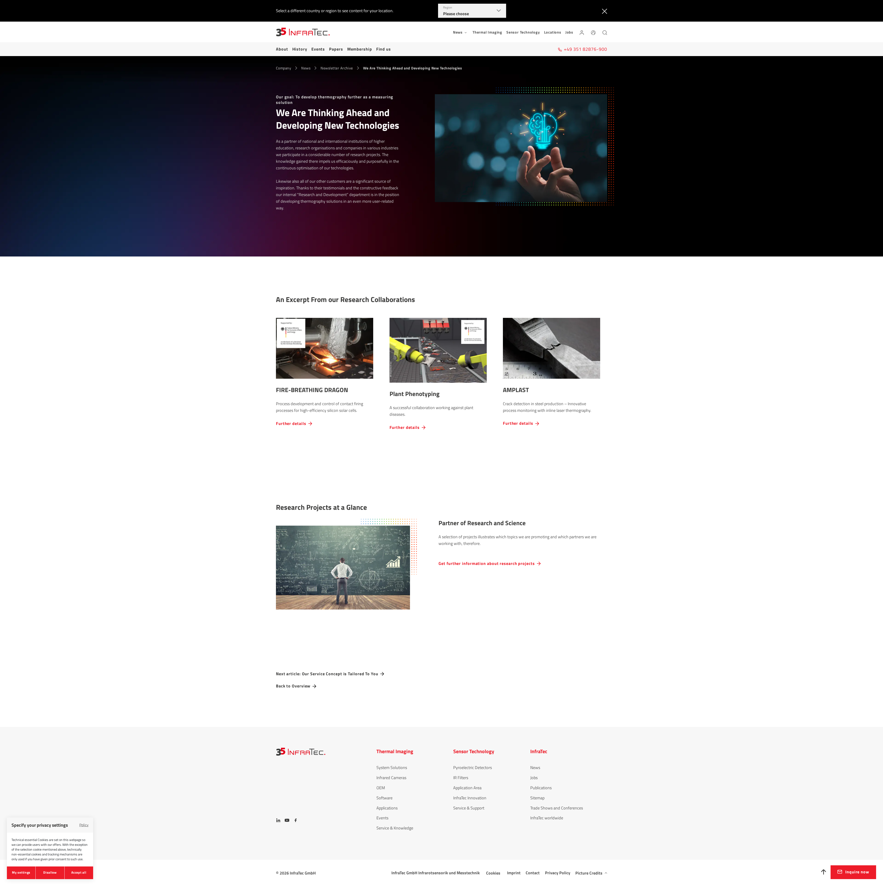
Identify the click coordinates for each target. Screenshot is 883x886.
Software (384, 798)
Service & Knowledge (394, 828)
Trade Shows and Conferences (556, 808)
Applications (387, 808)
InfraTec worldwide (546, 818)
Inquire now (857, 872)
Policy (84, 825)
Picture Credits (588, 873)
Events (318, 49)
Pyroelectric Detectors (472, 767)
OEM (380, 788)
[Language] (593, 32)
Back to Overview (293, 686)
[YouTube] (287, 820)
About (282, 49)
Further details (291, 423)
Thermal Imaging (487, 32)
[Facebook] (295, 820)
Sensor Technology (523, 32)
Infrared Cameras (391, 778)
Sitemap (537, 798)
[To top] (824, 872)
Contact (533, 873)
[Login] (581, 32)
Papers (336, 49)
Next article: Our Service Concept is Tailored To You (327, 673)
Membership (359, 49)
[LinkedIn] (278, 820)
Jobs (569, 32)
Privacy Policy (557, 873)
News (305, 68)
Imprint (514, 873)
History (299, 49)
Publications (541, 788)
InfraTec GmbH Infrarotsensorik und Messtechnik (435, 873)
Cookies (493, 873)
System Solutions (391, 767)
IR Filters (460, 778)
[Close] (603, 10)
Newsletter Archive (337, 68)
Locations (552, 32)
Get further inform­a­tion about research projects (487, 563)
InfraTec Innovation (469, 798)
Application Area (467, 788)
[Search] (604, 32)
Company (283, 68)
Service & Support (468, 808)
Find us (383, 49)
